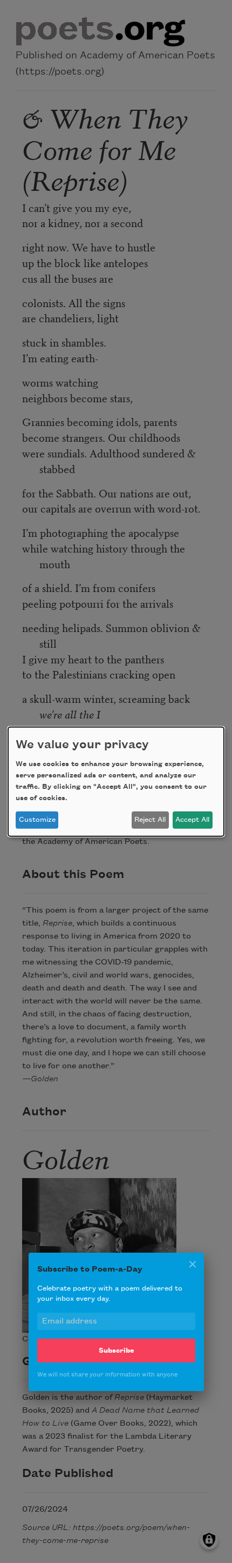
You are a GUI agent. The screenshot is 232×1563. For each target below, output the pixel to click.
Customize (37, 819)
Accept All (192, 819)
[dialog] (116, 781)
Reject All (150, 819)
